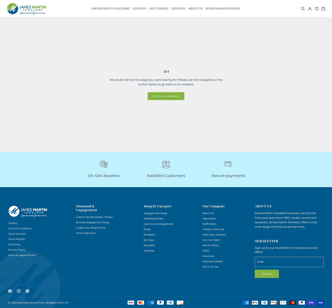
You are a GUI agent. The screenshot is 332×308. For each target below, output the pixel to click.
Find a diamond (85, 233)
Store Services (17, 233)
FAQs (205, 250)
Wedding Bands (153, 218)
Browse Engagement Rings (92, 222)
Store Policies (16, 239)
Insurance (208, 256)
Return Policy (210, 245)
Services (178, 8)
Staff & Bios (209, 223)
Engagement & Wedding (110, 8)
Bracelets (149, 245)
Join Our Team (211, 240)
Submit (267, 273)
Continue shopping (166, 96)
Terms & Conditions (20, 228)
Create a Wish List (213, 229)
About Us (195, 8)
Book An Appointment (223, 8)
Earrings (149, 240)
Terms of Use (210, 266)
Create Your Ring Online (90, 227)
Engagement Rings (155, 213)
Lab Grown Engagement (158, 223)
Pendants (149, 234)
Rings (147, 229)
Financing (14, 244)
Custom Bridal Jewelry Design (94, 217)
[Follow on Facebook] (10, 291)
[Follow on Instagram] (18, 291)
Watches (149, 250)
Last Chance (159, 8)
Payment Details (212, 261)
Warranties (209, 218)
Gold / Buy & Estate (214, 234)
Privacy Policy (16, 249)
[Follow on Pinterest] (27, 291)
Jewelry (139, 8)
